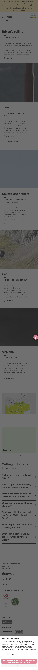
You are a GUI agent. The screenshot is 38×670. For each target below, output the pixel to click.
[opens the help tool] (35, 337)
